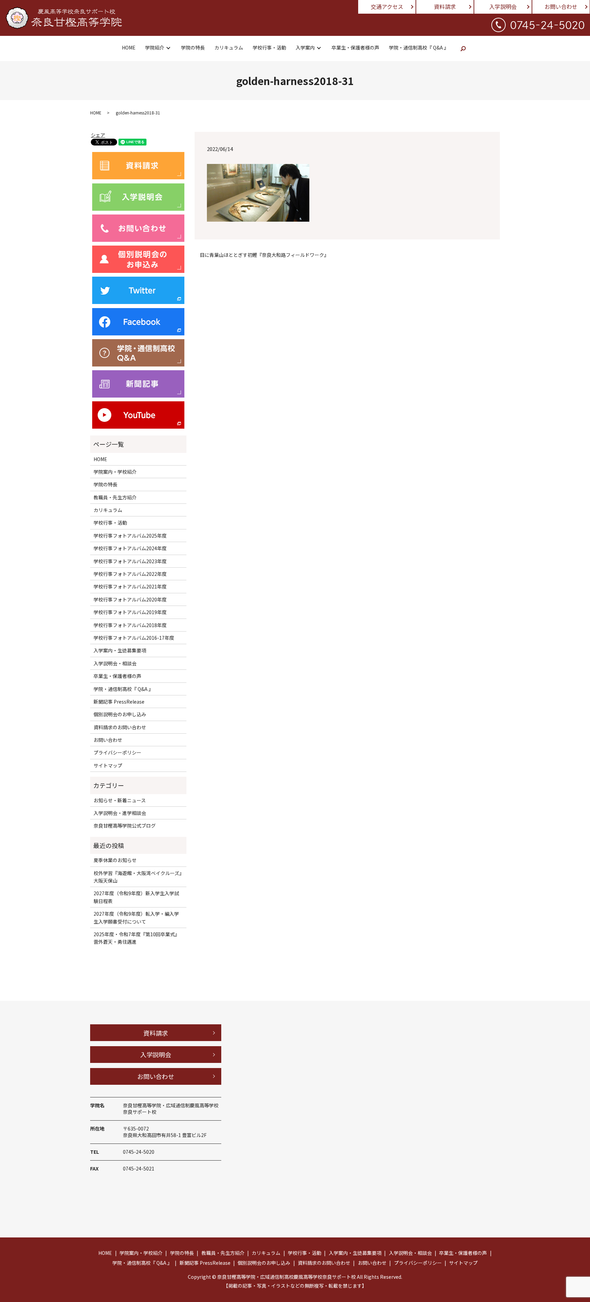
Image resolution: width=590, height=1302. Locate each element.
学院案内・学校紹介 (115, 471)
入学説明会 (503, 6)
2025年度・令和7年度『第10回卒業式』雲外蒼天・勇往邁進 (137, 938)
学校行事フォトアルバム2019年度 (130, 612)
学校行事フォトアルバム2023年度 (130, 561)
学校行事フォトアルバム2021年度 (130, 586)
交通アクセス (387, 6)
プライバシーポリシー (117, 752)
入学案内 (305, 47)
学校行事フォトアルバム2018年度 (130, 625)
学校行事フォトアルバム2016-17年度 (134, 637)
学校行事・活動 (269, 47)
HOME (129, 47)
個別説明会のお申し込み (120, 714)
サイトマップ (108, 765)
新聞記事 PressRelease (119, 701)
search (463, 48)
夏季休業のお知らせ (115, 860)
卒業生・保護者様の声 (355, 47)
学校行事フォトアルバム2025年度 (130, 535)
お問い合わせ (561, 6)
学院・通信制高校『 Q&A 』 (419, 47)
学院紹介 (154, 47)
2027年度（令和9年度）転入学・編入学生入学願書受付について (136, 917)
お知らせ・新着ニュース (120, 800)
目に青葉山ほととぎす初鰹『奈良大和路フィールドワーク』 (264, 255)
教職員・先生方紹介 (115, 497)
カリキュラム (228, 47)
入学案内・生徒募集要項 (120, 650)
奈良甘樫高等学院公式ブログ (125, 825)
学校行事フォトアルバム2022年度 (130, 573)
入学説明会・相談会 (115, 663)
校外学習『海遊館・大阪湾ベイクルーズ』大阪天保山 (138, 877)
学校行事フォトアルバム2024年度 (130, 548)
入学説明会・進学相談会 (120, 812)
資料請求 (445, 6)
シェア (98, 134)
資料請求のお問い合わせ (120, 727)
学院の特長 (193, 47)
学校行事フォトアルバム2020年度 (130, 599)
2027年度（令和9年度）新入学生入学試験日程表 (136, 897)
